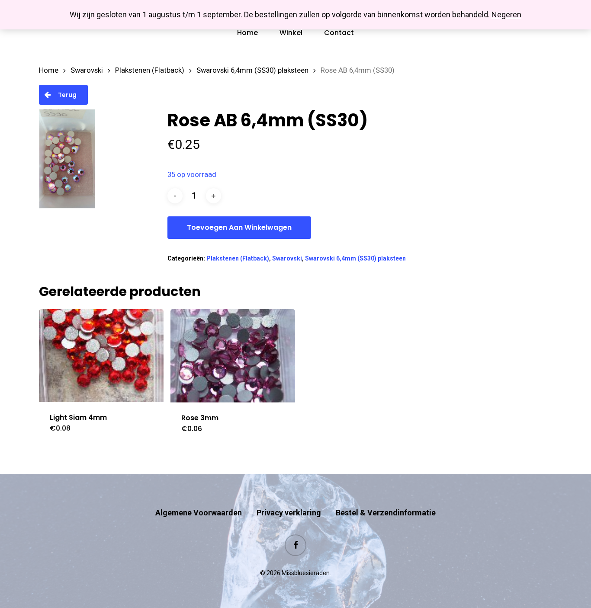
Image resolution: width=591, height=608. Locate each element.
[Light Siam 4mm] (101, 355)
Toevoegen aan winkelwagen (239, 227)
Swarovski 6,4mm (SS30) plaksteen (252, 70)
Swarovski (87, 70)
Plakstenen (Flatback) (149, 70)
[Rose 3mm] (232, 355)
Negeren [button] (506, 14)
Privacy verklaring (289, 512)
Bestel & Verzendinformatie (386, 512)
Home (48, 70)
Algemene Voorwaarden (198, 512)
